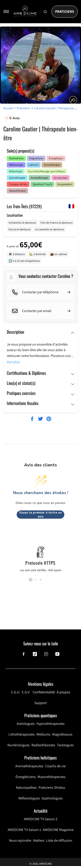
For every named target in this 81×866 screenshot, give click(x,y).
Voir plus (13, 362)
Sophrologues (52, 798)
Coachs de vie (55, 766)
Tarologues (65, 745)
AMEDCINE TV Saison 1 (24, 829)
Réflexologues (29, 798)
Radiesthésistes (43, 745)
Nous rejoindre (20, 840)
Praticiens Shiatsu (51, 787)
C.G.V (25, 692)
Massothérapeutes (51, 776)
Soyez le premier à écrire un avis (40, 514)
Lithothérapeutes (22, 734)
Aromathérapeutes (29, 766)
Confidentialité (44, 692)
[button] (40, 579)
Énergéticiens (26, 776)
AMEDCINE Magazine (58, 829)
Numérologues (18, 745)
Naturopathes (26, 787)
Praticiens (64, 11)
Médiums (43, 734)
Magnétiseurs (62, 734)
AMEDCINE (45, 864)
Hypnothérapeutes (50, 723)
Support (40, 702)
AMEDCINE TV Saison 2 (40, 819)
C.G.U (15, 692)
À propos (63, 692)
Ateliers (38, 840)
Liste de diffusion (59, 840)
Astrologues (26, 723)
